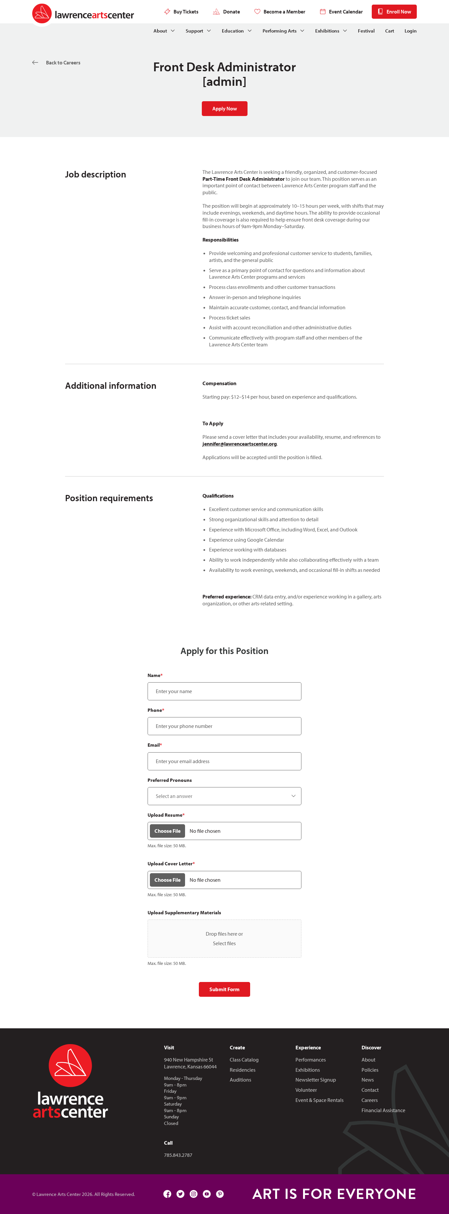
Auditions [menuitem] (240, 1079)
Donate (231, 11)
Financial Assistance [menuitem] (383, 1110)
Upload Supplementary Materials (184, 912)
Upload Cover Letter (171, 863)
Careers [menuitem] (370, 1100)
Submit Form (224, 989)
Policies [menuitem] (370, 1069)
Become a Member (284, 11)
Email (155, 745)
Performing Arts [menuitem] (279, 31)
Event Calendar (346, 11)
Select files (224, 943)
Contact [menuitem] (370, 1089)
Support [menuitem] (194, 31)
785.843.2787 (178, 1155)
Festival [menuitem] (366, 31)
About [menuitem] (160, 31)
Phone (156, 710)
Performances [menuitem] (310, 1059)
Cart (389, 31)
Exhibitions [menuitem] (327, 31)
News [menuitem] (368, 1079)
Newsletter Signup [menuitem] (315, 1079)
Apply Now (224, 108)
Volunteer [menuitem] (306, 1089)
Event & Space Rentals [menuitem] (319, 1100)
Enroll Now (399, 11)
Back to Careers (63, 62)
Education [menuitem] (233, 31)
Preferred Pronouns (170, 780)
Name (155, 675)
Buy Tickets (186, 11)
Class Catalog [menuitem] (244, 1059)
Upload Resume (166, 815)
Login (411, 31)
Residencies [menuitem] (242, 1069)
